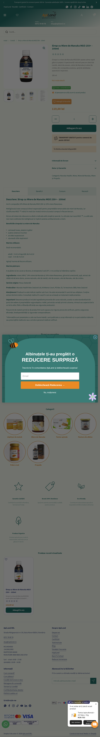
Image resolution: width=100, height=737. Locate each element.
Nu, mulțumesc (50, 392)
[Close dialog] (95, 337)
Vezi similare (75, 722)
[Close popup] (96, 704)
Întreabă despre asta (90, 722)
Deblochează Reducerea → (50, 385)
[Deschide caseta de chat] (94, 724)
